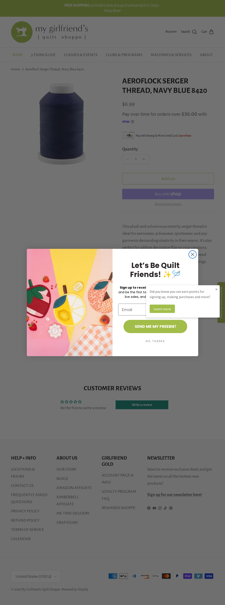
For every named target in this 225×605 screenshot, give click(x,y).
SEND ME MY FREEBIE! (155, 326)
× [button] (216, 289)
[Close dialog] (192, 254)
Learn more (162, 309)
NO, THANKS (155, 341)
